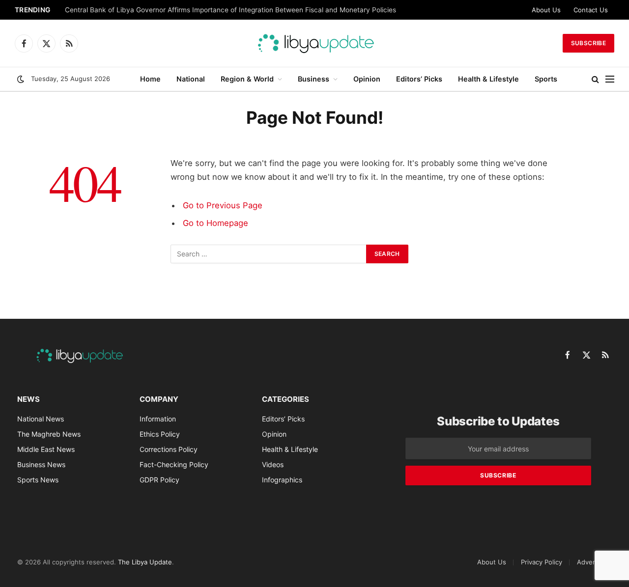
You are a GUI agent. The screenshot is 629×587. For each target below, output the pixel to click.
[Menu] (609, 79)
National (190, 79)
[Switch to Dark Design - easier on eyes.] (21, 79)
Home (150, 79)
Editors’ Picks (419, 79)
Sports (546, 79)
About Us (546, 10)
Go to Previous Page (222, 205)
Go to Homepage (215, 223)
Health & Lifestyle (488, 79)
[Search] (595, 79)
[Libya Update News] (314, 43)
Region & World (247, 79)
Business (313, 79)
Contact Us (590, 10)
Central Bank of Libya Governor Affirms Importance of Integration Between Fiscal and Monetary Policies (230, 10)
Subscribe (588, 43)
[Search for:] (269, 254)
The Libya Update (145, 562)
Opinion (366, 79)
